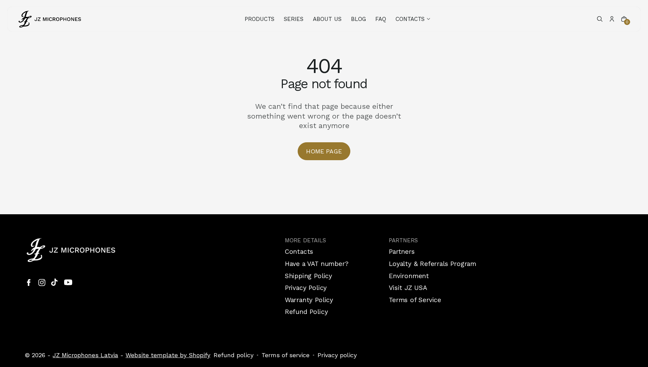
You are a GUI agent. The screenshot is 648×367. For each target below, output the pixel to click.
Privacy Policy (306, 288)
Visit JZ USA (408, 288)
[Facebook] (29, 282)
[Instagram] (42, 282)
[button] (413, 19)
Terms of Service (415, 300)
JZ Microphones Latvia (85, 355)
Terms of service (285, 355)
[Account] (612, 19)
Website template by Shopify (168, 355)
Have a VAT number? (317, 264)
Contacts (299, 251)
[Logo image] (50, 19)
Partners (401, 251)
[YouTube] (68, 282)
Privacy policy (337, 355)
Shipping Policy (308, 276)
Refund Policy (306, 312)
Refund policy (233, 355)
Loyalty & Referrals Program (432, 264)
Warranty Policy (309, 300)
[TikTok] (55, 282)
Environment (409, 276)
